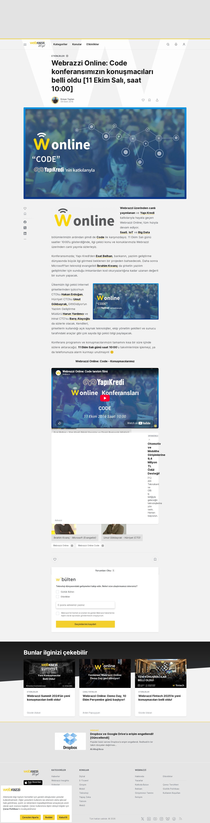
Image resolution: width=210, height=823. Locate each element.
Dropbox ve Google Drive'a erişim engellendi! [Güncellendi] (122, 735)
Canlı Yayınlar (90, 692)
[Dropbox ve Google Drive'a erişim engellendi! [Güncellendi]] (70, 741)
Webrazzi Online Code (88, 545)
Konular (77, 44)
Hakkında (139, 776)
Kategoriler (60, 44)
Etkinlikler (93, 44)
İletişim (138, 797)
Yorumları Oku (104, 570)
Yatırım (82, 801)
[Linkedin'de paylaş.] (25, 233)
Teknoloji (83, 793)
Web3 (82, 805)
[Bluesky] (167, 818)
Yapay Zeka (85, 797)
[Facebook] (173, 818)
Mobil (82, 789)
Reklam (138, 789)
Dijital (82, 776)
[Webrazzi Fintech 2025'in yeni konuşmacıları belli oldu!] (160, 673)
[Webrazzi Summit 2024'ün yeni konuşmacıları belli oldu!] (49, 673)
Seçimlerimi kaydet (85, 624)
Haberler (55, 776)
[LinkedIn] (148, 818)
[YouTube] (155, 818)
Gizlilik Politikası (171, 789)
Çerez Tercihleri (171, 784)
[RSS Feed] (180, 818)
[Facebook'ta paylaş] (25, 222)
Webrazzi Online (61, 545)
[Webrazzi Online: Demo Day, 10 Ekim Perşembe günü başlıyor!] (105, 673)
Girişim (82, 784)
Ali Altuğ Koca (96, 749)
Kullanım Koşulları (171, 793)
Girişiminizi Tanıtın (144, 793)
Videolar (55, 784)
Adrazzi (58, 520)
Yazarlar (139, 780)
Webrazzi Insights (60, 780)
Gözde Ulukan (34, 712)
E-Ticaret (83, 780)
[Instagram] (161, 818)
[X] (142, 818)
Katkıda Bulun (142, 784)
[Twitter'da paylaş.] (25, 227)
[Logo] (37, 44)
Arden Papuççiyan (91, 712)
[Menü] (25, 45)
